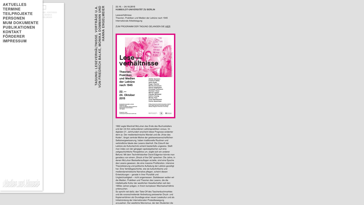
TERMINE (12, 9)
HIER (167, 26)
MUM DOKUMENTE (21, 22)
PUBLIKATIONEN (19, 27)
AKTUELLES (14, 4)
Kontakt (12, 31)
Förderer (14, 36)
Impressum (15, 41)
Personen (14, 18)
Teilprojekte (18, 13)
